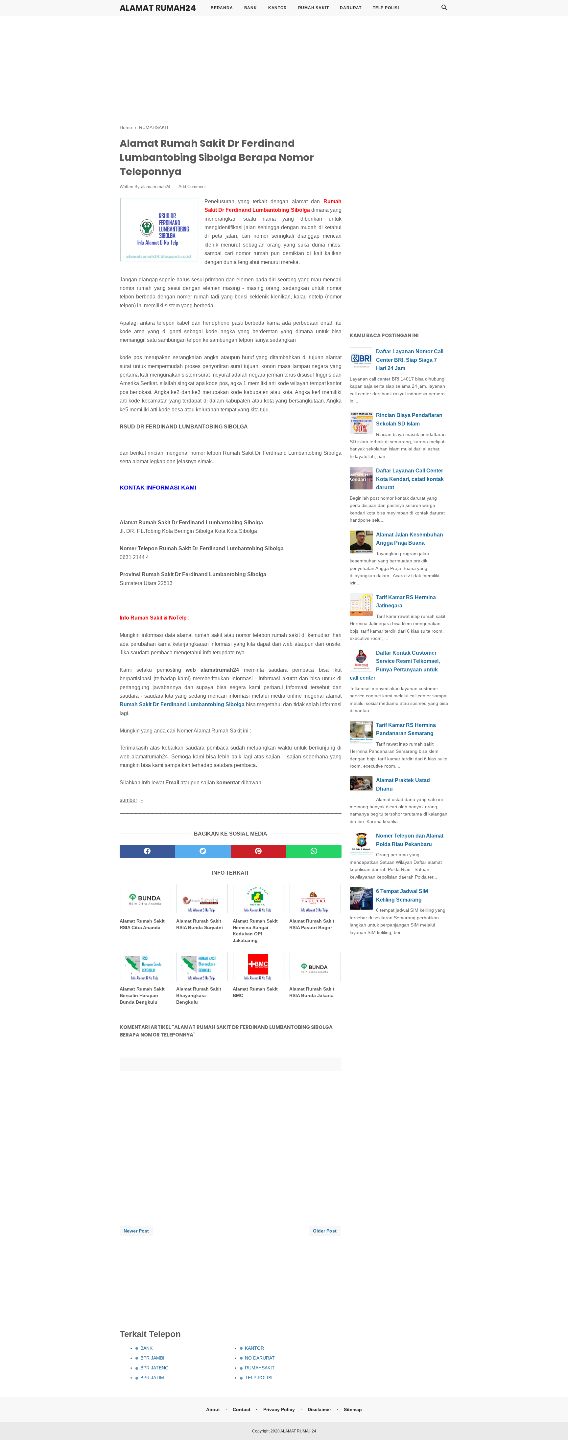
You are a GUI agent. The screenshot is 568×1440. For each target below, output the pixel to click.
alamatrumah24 (155, 186)
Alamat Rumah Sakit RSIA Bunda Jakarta (311, 992)
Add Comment (192, 186)
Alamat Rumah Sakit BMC (255, 992)
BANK (250, 8)
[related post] (146, 898)
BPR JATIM (152, 1377)
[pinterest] (258, 851)
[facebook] (147, 851)
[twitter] (203, 851)
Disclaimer (319, 1409)
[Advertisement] (284, 69)
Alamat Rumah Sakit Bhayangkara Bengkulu (198, 995)
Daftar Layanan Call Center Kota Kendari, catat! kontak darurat (410, 479)
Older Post (325, 1230)
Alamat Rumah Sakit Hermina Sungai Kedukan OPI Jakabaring (255, 930)
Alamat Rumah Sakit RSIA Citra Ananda (142, 924)
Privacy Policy (279, 1409)
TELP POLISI (386, 8)
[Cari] (444, 9)
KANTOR (277, 8)
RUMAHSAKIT (260, 1367)
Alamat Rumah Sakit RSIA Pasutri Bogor (311, 924)
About (213, 1409)
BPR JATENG (154, 1367)
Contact (241, 1409)
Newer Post (136, 1230)
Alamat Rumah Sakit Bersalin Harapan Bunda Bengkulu (142, 995)
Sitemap (353, 1409)
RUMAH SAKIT (313, 8)
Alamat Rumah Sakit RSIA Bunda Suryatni (199, 924)
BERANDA (222, 8)
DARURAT (351, 8)
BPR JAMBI (152, 1358)
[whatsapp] (314, 851)
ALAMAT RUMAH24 (158, 8)
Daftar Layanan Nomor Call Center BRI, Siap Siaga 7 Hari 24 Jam (409, 360)
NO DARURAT (260, 1358)
